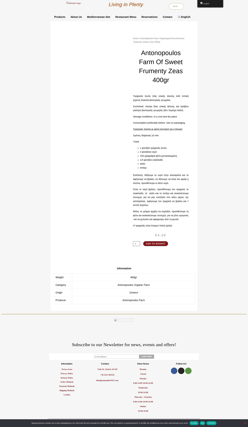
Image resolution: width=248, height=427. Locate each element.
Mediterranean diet (98, 16)
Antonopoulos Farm (149, 38)
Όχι (202, 423)
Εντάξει (194, 423)
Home (136, 38)
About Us (76, 16)
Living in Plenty (126, 4)
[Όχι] (244, 423)
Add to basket (155, 244)
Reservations (149, 16)
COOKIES (211, 423)
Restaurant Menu (125, 16)
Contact (167, 16)
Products (59, 16)
